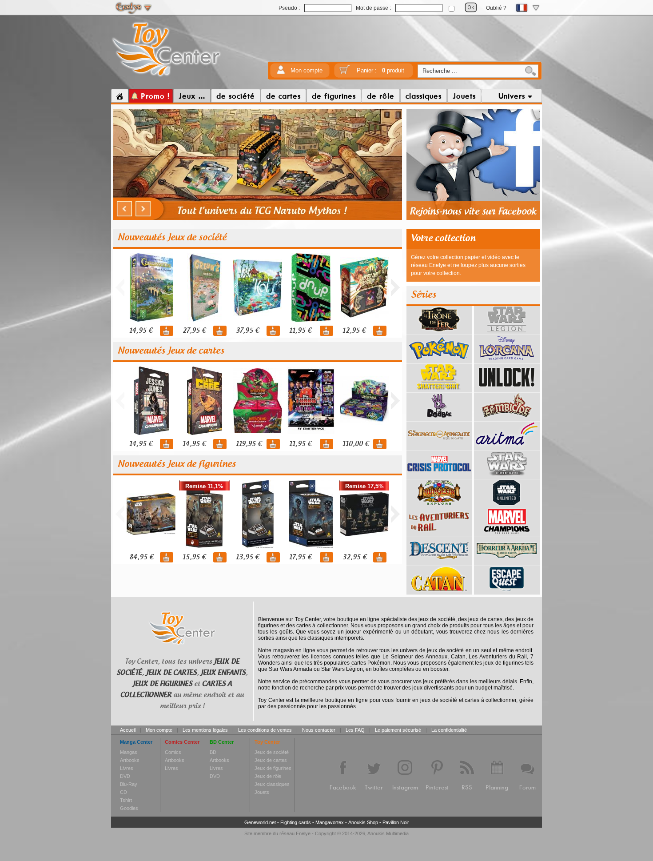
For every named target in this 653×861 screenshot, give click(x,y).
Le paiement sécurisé (398, 730)
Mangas (128, 752)
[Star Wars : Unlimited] (507, 505)
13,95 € (247, 557)
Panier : (380, 70)
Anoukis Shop (363, 822)
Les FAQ (355, 730)
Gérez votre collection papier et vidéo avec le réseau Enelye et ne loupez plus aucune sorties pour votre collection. (468, 265)
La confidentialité (449, 730)
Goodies (129, 808)
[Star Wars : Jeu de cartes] (507, 476)
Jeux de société (272, 752)
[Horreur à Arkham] (507, 562)
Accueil (127, 730)
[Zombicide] (507, 418)
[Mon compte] (281, 72)
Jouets (262, 792)
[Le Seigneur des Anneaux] (439, 447)
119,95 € (249, 444)
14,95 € (140, 331)
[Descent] (439, 562)
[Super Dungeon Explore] (439, 505)
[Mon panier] (344, 72)
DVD (125, 776)
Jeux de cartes (271, 760)
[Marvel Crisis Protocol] (439, 476)
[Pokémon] (439, 360)
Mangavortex (329, 822)
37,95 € (247, 331)
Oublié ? (496, 8)
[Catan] (439, 591)
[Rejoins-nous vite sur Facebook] (473, 218)
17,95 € (300, 557)
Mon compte (307, 70)
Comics (173, 752)
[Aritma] (507, 447)
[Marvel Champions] (507, 533)
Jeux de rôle (268, 776)
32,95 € (354, 557)
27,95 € (194, 331)
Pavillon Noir (395, 822)
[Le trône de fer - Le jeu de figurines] (439, 331)
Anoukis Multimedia (388, 833)
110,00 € (355, 444)
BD (213, 752)
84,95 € (141, 557)
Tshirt (126, 800)
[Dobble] (439, 418)
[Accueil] (119, 96)
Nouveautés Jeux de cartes (171, 351)
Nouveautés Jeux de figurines (177, 464)
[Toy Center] (166, 77)
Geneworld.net (260, 822)
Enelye (303, 833)
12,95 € (354, 331)
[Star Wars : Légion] (507, 331)
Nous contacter (318, 730)
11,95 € (300, 331)
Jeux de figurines (273, 768)
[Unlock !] (507, 389)
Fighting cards (295, 822)
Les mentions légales (205, 730)
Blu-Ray (128, 784)
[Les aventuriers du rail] (439, 533)
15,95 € (194, 557)
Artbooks (129, 760)
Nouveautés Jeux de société (172, 238)
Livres (126, 768)
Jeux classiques (272, 784)
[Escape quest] (507, 591)
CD (123, 792)
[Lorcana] (507, 360)
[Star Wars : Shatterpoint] (439, 389)
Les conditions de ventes (265, 730)
